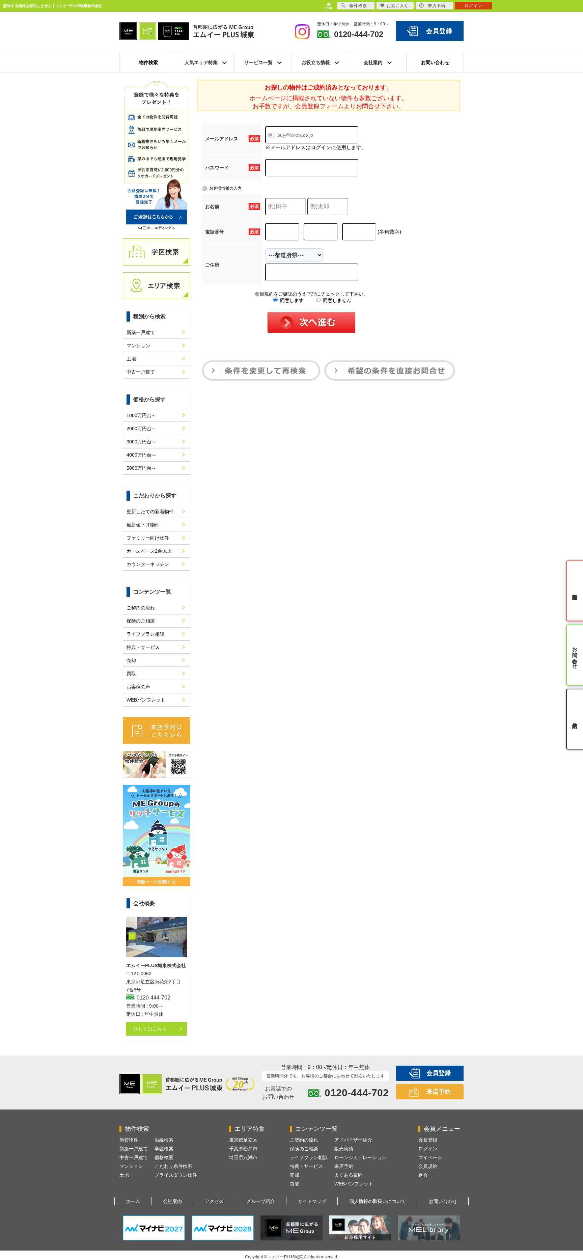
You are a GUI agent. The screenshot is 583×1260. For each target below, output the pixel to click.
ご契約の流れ (141, 607)
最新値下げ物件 (143, 524)
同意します (291, 300)
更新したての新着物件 (150, 511)
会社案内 (172, 1201)
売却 (131, 660)
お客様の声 (138, 686)
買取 (131, 673)
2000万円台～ (141, 428)
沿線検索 (164, 1140)
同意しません (336, 300)
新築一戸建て (141, 332)
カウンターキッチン (148, 564)
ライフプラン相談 (145, 634)
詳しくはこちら (150, 1029)
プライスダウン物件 (176, 1175)
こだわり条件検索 (173, 1166)
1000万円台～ (141, 415)
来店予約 (438, 1091)
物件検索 (148, 62)
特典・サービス (143, 647)
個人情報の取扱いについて (377, 1201)
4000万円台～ (141, 455)
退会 (423, 1175)
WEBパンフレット (146, 700)
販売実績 (343, 1148)
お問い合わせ (435, 62)
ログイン (427, 1148)
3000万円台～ (141, 441)
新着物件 (128, 1140)
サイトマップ (312, 1201)
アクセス (214, 1201)
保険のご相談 (141, 621)
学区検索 (164, 1148)
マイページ (430, 1157)
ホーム (133, 1201)
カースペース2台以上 (149, 551)
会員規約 (427, 1166)
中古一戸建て (141, 372)
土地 (131, 358)
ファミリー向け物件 (148, 538)
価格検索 (164, 1157)
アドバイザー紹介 (353, 1140)
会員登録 (439, 31)
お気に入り (398, 5)
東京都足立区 (243, 1140)
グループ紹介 (261, 1201)
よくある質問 (348, 1175)
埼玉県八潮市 (243, 1157)
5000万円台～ (141, 468)
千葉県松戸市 (243, 1148)
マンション (138, 345)
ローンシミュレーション (360, 1157)
